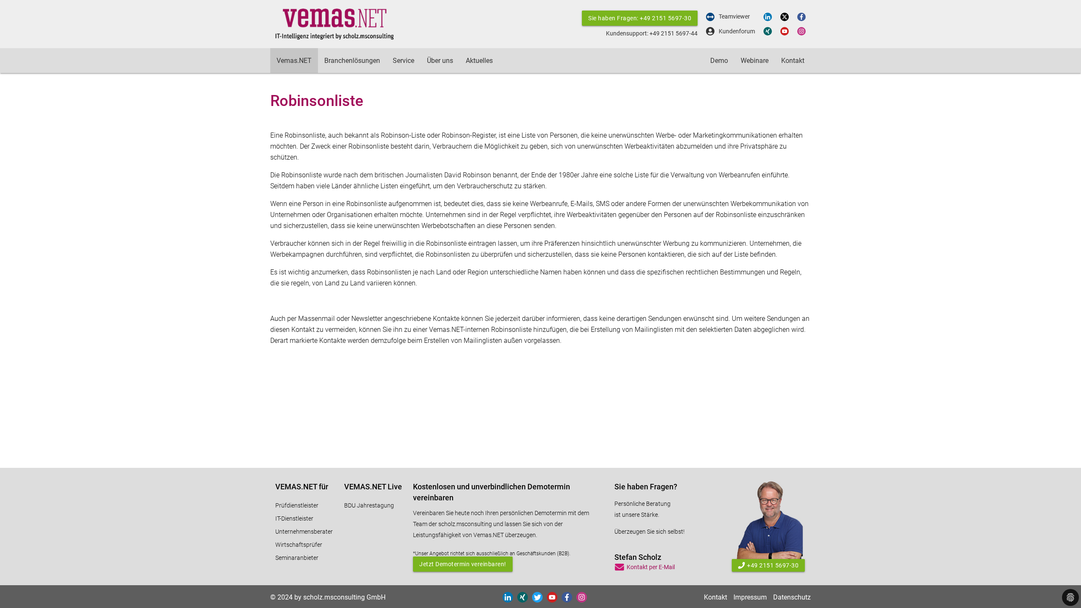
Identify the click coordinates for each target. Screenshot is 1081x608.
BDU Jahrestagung (369, 505)
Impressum (750, 597)
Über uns (440, 61)
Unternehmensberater (304, 531)
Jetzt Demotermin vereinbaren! (462, 564)
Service (403, 61)
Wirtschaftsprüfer (298, 544)
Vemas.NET (294, 61)
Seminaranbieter (296, 557)
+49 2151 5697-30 (773, 565)
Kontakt (792, 61)
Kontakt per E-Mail (651, 567)
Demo (719, 61)
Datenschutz (792, 597)
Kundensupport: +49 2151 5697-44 (652, 33)
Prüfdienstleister (296, 505)
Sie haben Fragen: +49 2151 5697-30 (639, 18)
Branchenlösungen (352, 61)
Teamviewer (734, 16)
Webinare (755, 61)
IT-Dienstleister (294, 518)
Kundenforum (737, 31)
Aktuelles (479, 61)
